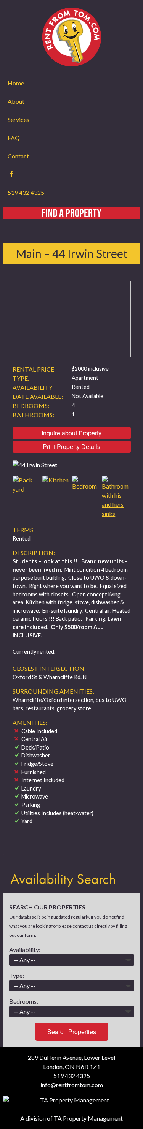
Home (16, 83)
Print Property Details (71, 446)
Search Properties (71, 1031)
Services (18, 119)
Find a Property (71, 213)
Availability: (24, 949)
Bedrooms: (23, 1001)
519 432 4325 (26, 192)
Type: (16, 975)
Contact (18, 156)
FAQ (14, 137)
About (16, 101)
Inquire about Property (71, 433)
